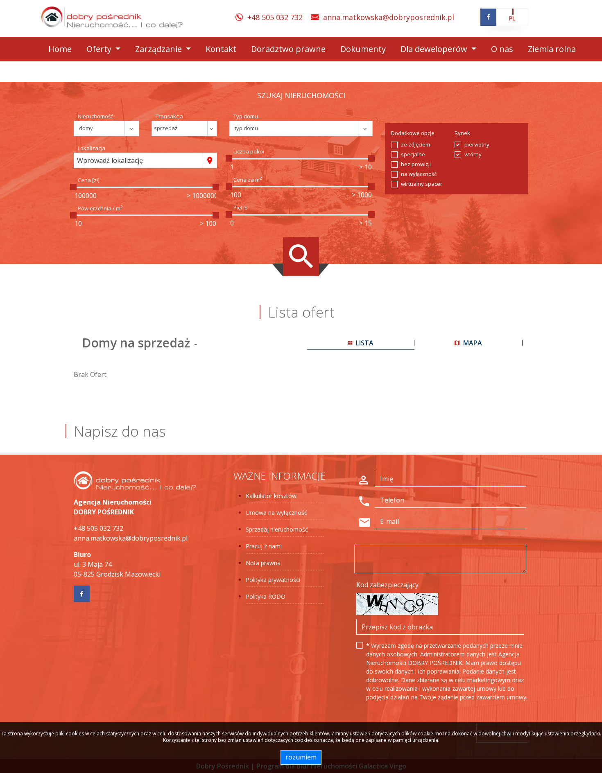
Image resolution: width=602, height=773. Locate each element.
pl (512, 18)
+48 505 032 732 (275, 17)
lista (363, 342)
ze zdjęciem (415, 144)
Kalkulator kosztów (271, 496)
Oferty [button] (99, 48)
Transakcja (169, 116)
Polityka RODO (265, 596)
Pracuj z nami (264, 546)
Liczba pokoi (248, 151)
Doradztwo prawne (288, 48)
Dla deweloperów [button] (435, 48)
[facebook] (488, 17)
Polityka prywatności (273, 580)
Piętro (240, 207)
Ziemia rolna (552, 48)
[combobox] (138, 160)
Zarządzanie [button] (159, 48)
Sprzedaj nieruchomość (277, 529)
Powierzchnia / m (100, 208)
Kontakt (221, 48)
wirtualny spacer (421, 183)
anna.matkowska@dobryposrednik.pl (388, 17)
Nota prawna (263, 563)
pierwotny (476, 144)
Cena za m (247, 179)
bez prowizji (416, 164)
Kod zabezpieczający (387, 584)
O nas (502, 48)
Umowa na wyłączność (276, 512)
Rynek (462, 133)
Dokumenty (363, 48)
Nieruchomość (95, 116)
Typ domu (245, 116)
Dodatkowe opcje (413, 133)
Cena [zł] (89, 180)
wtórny (473, 154)
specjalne (413, 154)
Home (60, 48)
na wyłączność (419, 174)
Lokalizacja (91, 148)
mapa (472, 342)
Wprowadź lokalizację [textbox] (110, 160)
